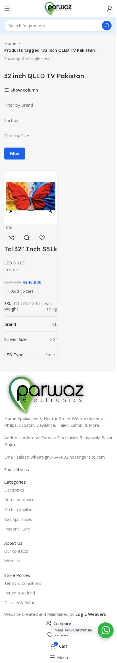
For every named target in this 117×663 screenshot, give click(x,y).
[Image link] (46, 394)
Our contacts (16, 551)
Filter (15, 153)
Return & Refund (19, 593)
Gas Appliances (18, 519)
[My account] (110, 8)
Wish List (12, 560)
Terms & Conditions (22, 583)
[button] (21, 291)
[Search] (107, 25)
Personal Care (17, 529)
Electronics (14, 490)
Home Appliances (20, 499)
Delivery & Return (20, 602)
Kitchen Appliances (21, 509)
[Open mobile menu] (7, 8)
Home (10, 43)
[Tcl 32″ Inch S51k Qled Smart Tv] (30, 197)
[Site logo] (58, 8)
